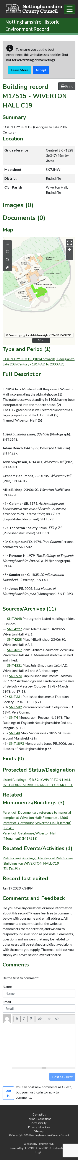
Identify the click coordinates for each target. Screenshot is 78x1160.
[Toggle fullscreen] (69, 242)
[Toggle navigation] (69, 9)
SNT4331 (14, 665)
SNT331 (15, 696)
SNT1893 (16, 743)
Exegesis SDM (46, 1143)
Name (7, 986)
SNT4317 (14, 650)
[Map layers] (7, 244)
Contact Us (39, 1114)
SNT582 (15, 707)
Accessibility (39, 1123)
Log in (39, 1152)
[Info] (7, 260)
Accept (41, 70)
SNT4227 (14, 629)
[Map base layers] (7, 252)
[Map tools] (7, 267)
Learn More (19, 70)
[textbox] (43, 1045)
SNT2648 (14, 618)
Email (7, 1002)
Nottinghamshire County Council (50, 1135)
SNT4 (13, 717)
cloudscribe (62, 1148)
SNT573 (15, 676)
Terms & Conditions (39, 1119)
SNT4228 (14, 639)
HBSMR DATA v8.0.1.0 (38, 1148)
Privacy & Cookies (39, 1127)
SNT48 (14, 733)
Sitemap (39, 1131)
